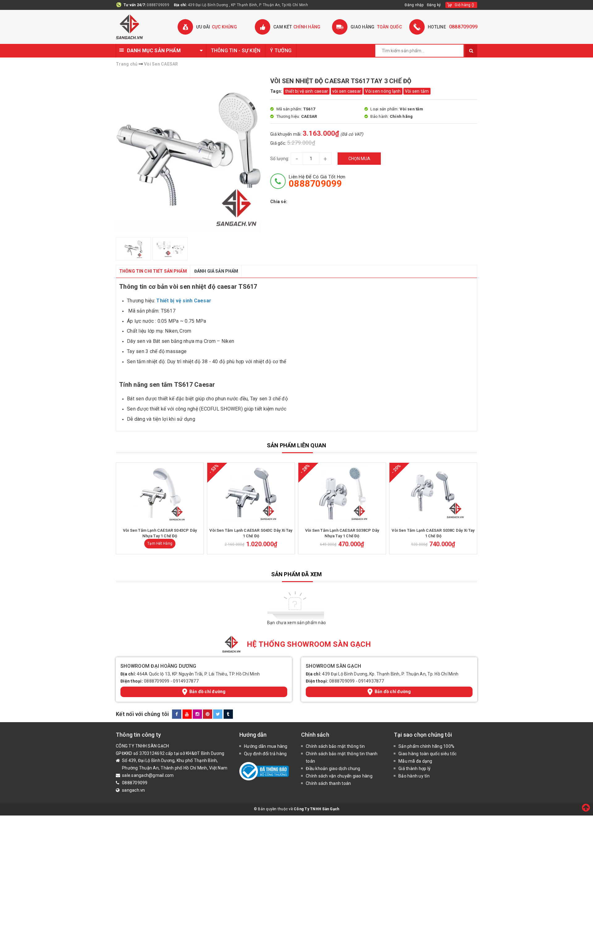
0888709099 (158, 5)
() (464, 5)
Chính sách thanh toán (328, 783)
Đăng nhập (414, 5)
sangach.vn (133, 790)
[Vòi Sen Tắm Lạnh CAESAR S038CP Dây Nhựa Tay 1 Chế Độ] (342, 494)
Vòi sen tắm (417, 91)
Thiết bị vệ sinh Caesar (183, 301)
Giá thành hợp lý (414, 768)
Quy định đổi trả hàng (265, 753)
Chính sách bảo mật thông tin (335, 746)
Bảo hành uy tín (414, 775)
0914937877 (186, 681)
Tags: (277, 91)
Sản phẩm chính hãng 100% (426, 746)
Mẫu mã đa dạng (415, 761)
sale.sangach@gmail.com (148, 775)
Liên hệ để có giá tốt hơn (317, 181)
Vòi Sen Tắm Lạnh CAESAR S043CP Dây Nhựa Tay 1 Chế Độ (160, 533)
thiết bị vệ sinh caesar (306, 91)
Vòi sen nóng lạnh (383, 91)
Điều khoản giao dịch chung (333, 768)
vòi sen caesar (346, 91)
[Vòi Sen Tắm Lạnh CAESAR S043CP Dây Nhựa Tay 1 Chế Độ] (160, 494)
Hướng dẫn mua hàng (266, 746)
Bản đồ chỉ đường (207, 691)
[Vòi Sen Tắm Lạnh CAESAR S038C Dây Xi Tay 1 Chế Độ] (433, 494)
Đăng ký (434, 5)
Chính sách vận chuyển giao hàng (339, 775)
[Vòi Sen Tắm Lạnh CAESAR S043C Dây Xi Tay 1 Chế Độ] (251, 494)
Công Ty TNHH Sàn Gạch (316, 809)
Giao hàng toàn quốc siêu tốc (427, 753)
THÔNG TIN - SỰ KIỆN (236, 50)
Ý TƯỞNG (281, 50)
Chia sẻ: (278, 201)
